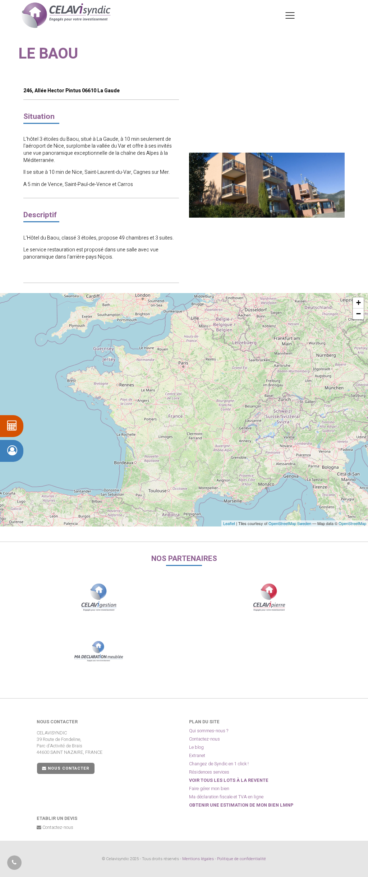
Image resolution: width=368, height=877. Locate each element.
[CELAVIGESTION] (98, 597)
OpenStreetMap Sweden (289, 523)
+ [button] (358, 302)
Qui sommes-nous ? (208, 731)
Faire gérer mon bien (209, 788)
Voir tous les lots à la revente (228, 780)
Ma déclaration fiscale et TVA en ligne (226, 797)
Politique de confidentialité (241, 859)
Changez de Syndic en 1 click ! (219, 764)
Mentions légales (198, 859)
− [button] (358, 313)
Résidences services (209, 772)
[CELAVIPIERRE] (269, 597)
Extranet (197, 755)
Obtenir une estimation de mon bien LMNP (241, 805)
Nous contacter (67, 768)
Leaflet (229, 523)
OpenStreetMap (352, 523)
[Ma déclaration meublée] (98, 651)
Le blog (196, 747)
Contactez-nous (204, 739)
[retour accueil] (66, 15)
